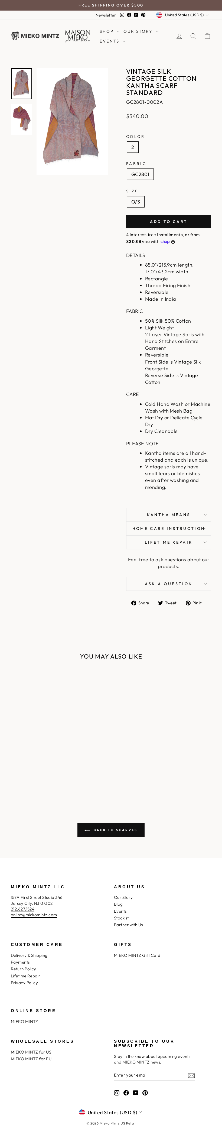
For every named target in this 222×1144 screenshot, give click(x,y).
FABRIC (136, 163)
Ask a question (168, 583)
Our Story (123, 897)
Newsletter (106, 15)
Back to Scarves (115, 830)
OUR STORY (138, 31)
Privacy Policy (24, 982)
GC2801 (140, 174)
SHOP (107, 31)
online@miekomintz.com (34, 914)
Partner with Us (128, 924)
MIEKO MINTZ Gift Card (137, 955)
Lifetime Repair (169, 542)
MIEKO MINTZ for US (31, 1052)
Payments (20, 962)
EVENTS (110, 41)
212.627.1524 (22, 909)
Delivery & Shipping (29, 955)
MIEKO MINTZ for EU (31, 1058)
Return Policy (23, 968)
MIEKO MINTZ (24, 1021)
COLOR (135, 136)
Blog (118, 904)
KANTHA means (169, 514)
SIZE (132, 191)
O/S (135, 202)
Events (120, 911)
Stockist (121, 918)
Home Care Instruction (168, 528)
